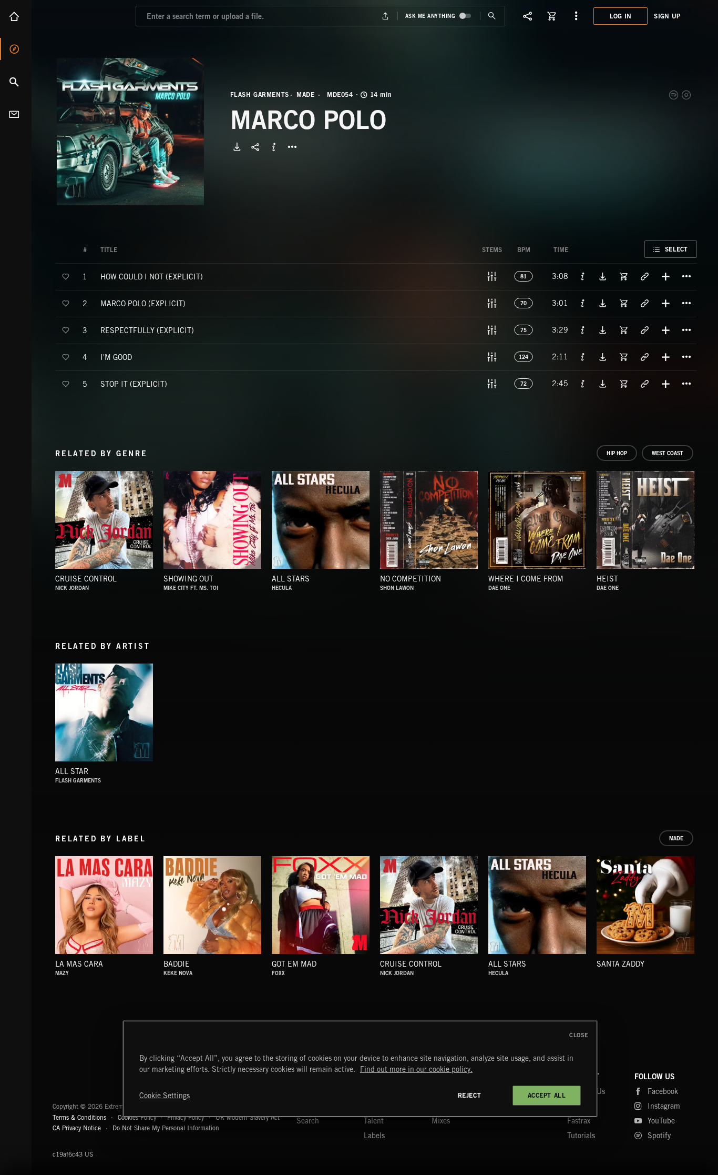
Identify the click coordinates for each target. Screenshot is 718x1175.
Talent (374, 1121)
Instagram (687, 95)
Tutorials (581, 1135)
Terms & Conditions (79, 1117)
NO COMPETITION (410, 579)
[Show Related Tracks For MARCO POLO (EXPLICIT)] (644, 303)
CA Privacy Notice (77, 1128)
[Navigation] (576, 15)
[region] (360, 1068)
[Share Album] (255, 147)
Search (16, 82)
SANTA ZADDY (620, 964)
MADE (305, 94)
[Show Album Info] (273, 146)
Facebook (663, 1091)
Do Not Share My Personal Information (165, 1128)
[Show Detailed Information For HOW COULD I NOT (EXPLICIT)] (583, 276)
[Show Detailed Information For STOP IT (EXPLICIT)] (583, 383)
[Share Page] (528, 15)
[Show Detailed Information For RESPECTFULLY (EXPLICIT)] (583, 330)
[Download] (237, 146)
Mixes (441, 1121)
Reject (469, 1095)
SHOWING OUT (188, 579)
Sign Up (667, 16)
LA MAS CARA (79, 964)
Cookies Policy (137, 1117)
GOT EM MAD (294, 964)
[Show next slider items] (705, 525)
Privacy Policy (185, 1117)
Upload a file (385, 16)
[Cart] (552, 15)
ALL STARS (291, 579)
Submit (492, 16)
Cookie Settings (164, 1095)
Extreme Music (93, 1080)
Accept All (547, 1095)
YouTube (661, 1121)
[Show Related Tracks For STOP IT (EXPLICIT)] (644, 383)
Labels (374, 1135)
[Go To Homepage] (88, 16)
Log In (621, 16)
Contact (16, 114)
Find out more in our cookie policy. (416, 1069)
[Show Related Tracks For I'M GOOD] (644, 357)
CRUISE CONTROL (86, 579)
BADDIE (176, 964)
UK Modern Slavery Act (248, 1117)
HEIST (607, 579)
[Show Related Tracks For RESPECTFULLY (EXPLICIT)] (644, 330)
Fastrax (578, 1121)
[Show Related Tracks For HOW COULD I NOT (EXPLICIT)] (644, 276)
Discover (16, 49)
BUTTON (292, 147)
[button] (130, 131)
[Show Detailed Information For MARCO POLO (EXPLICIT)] (583, 303)
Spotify (674, 95)
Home (16, 16)
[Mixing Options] (492, 276)
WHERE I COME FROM (525, 579)
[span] (151, 276)
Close (579, 1035)
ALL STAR (71, 771)
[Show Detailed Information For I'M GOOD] (583, 357)
